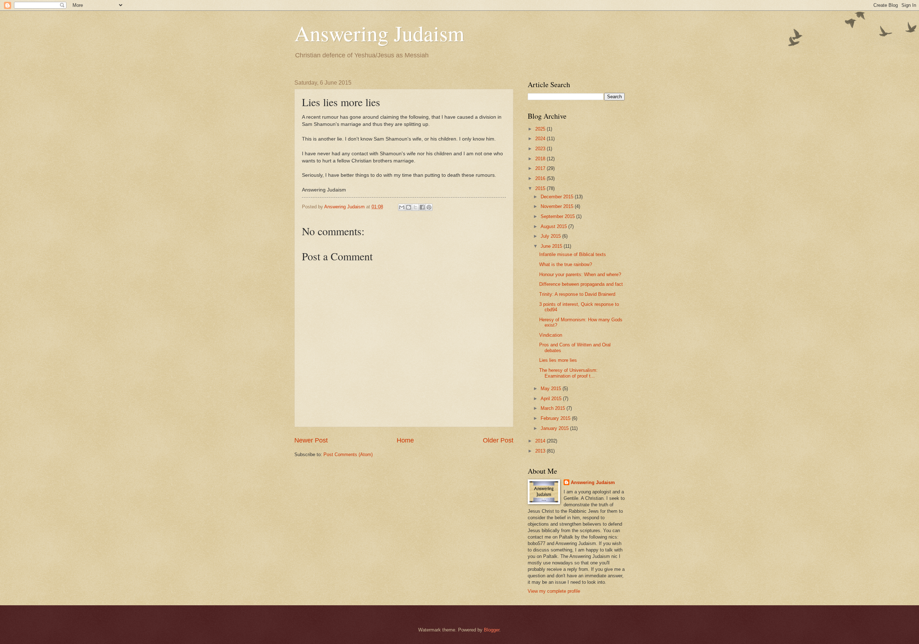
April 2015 (552, 398)
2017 (541, 168)
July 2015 (551, 236)
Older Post (498, 440)
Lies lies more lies (558, 360)
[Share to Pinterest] (429, 207)
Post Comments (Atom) (348, 454)
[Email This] (401, 207)
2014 (541, 441)
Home (405, 440)
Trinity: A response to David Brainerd (577, 294)
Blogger (491, 630)
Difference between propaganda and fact (581, 284)
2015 (541, 188)
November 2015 (558, 206)
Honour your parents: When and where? (580, 274)
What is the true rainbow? (565, 264)
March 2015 (553, 408)
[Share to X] (415, 207)
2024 (541, 138)
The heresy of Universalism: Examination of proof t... (568, 373)
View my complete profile (554, 591)
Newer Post (311, 440)
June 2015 (552, 246)
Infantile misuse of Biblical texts (572, 254)
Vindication (550, 335)
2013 (541, 451)
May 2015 (552, 388)
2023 (541, 148)
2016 (541, 178)
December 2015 (558, 196)
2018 (541, 158)
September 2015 (558, 216)
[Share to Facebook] (422, 207)
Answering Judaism (379, 33)
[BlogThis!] (408, 207)
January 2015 (555, 428)
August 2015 (554, 226)
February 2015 (556, 418)
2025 (541, 129)
